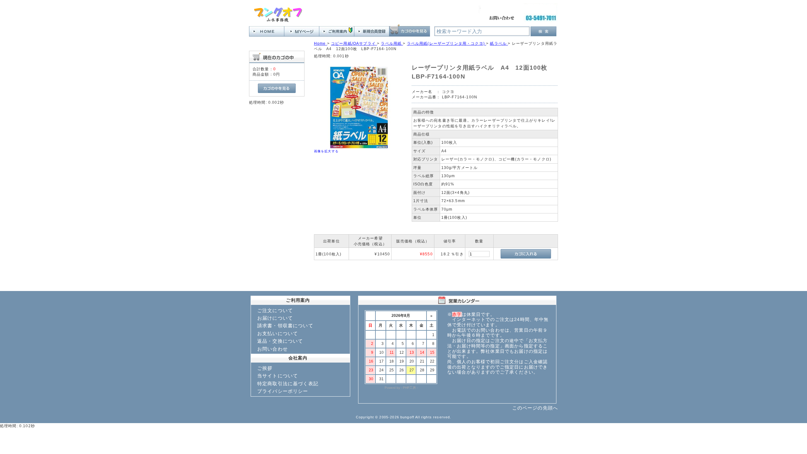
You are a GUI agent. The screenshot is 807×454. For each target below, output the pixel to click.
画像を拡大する (326, 151)
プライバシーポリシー (282, 391)
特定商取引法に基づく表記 (287, 383)
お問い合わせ (272, 349)
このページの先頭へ (535, 407)
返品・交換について (280, 341)
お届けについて (275, 318)
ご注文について (275, 310)
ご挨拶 (264, 368)
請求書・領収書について (285, 325)
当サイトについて (277, 375)
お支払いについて (277, 333)
